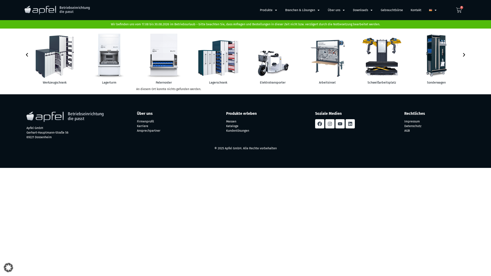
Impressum (412, 121)
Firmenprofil (145, 121)
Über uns (334, 10)
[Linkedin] (350, 123)
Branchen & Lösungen (300, 10)
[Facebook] (319, 123)
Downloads (360, 10)
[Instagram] (329, 123)
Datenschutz (412, 126)
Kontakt (416, 10)
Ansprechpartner (148, 130)
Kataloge (232, 126)
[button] (27, 55)
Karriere (142, 126)
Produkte (266, 10)
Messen (231, 121)
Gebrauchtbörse (392, 10)
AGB (407, 130)
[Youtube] (340, 123)
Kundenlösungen (237, 130)
